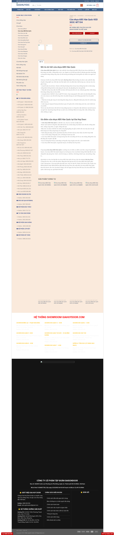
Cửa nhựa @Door (22, 28)
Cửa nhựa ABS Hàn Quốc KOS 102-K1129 (92, 302)
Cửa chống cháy (49, 9)
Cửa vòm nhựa (21, 58)
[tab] (41, 61)
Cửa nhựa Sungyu (22, 56)
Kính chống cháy (21, 64)
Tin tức (80, 9)
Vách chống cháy (21, 85)
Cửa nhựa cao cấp (22, 33)
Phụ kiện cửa (71, 9)
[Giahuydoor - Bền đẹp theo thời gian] (22, 5)
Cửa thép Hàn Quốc (22, 61)
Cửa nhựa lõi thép (22, 49)
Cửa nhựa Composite (23, 35)
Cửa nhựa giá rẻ (22, 44)
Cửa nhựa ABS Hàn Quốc (24, 31)
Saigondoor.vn (40, 533)
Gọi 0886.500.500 (7, 533)
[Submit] (81, 5)
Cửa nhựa (37, 9)
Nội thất (60, 9)
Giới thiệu (86, 1)
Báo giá (94, 9)
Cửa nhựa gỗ (21, 46)
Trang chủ (20, 9)
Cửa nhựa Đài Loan (23, 37)
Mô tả (41, 61)
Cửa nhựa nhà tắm (22, 53)
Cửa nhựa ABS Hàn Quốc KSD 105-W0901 (44, 302)
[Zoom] (40, 41)
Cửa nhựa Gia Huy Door (24, 42)
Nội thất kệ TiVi (20, 73)
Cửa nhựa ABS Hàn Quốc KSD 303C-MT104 (82, 51)
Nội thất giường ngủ (22, 70)
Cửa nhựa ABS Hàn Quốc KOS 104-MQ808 (60, 302)
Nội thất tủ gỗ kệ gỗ (21, 79)
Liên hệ (92, 1)
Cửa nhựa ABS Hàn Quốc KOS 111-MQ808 (76, 302)
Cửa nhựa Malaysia (23, 51)
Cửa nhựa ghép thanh (23, 40)
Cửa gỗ (28, 9)
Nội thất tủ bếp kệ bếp (22, 76)
